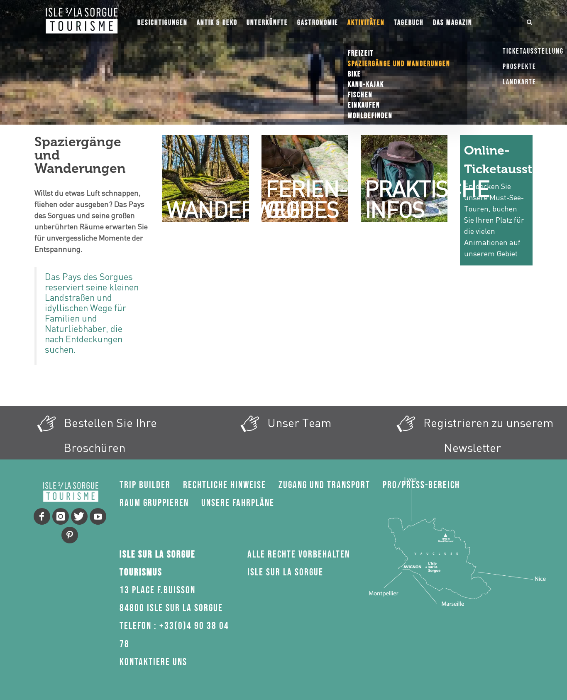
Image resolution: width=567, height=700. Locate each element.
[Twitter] (79, 516)
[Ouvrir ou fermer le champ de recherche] (530, 21)
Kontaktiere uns (153, 662)
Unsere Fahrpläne (237, 503)
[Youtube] (98, 516)
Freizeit (361, 53)
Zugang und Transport (324, 485)
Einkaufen (364, 105)
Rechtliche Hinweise (224, 485)
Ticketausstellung (533, 51)
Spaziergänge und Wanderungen (399, 63)
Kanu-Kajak (366, 84)
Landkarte (519, 82)
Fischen (360, 95)
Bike (354, 74)
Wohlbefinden (370, 115)
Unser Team (297, 422)
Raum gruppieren (154, 503)
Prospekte (519, 66)
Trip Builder (145, 485)
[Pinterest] (69, 535)
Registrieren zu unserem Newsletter (486, 434)
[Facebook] (42, 516)
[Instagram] (60, 516)
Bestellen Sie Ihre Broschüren (109, 434)
